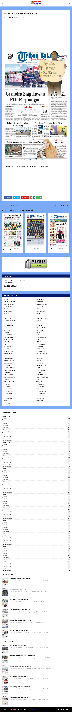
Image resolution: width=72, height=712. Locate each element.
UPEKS (6, 401)
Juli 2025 (36, 445)
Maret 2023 (36, 505)
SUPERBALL (7, 379)
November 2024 (36, 462)
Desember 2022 (36, 512)
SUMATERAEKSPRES (42, 377)
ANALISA (6, 299)
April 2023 (36, 503)
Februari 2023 (36, 507)
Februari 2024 (36, 481)
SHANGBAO (39, 368)
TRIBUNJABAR (7, 386)
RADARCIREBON (40, 351)
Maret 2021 (36, 557)
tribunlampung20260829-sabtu (20, 687)
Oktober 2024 (36, 464)
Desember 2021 (36, 538)
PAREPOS (6, 344)
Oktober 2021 (36, 542)
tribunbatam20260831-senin (19, 630)
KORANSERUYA (8, 328)
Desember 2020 (36, 564)
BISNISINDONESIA (9, 304)
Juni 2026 (36, 421)
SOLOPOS (39, 372)
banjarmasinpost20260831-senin (20, 610)
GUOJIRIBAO (39, 309)
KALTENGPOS (7, 318)
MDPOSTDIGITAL (8, 337)
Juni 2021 (36, 551)
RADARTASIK (40, 358)
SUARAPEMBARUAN (9, 377)
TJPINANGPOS (40, 382)
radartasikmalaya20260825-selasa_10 (22, 656)
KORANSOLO (40, 330)
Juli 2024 (36, 471)
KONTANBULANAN (9, 323)
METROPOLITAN (8, 339)
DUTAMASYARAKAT (41, 304)
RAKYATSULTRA (40, 363)
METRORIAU (39, 339)
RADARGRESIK (8, 353)
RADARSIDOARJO (8, 356)
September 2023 (36, 492)
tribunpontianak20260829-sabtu (20, 666)
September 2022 (36, 518)
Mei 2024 (36, 475)
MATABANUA (40, 335)
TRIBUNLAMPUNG (41, 391)
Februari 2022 (36, 533)
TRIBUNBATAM (40, 384)
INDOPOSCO (40, 313)
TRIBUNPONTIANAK (41, 396)
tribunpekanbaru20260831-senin (20, 620)
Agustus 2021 (36, 546)
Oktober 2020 (36, 568)
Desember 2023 (36, 486)
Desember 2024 (36, 460)
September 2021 (36, 544)
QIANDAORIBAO (8, 351)
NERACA (38, 342)
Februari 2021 (36, 559)
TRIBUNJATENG (8, 389)
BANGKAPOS (40, 299)
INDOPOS (6, 313)
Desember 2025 (36, 434)
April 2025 (36, 451)
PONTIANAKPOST (9, 346)
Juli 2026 (36, 419)
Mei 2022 (36, 527)
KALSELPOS (39, 316)
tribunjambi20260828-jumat (19, 645)
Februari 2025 (36, 455)
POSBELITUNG (40, 346)
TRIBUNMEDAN (40, 393)
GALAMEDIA (39, 306)
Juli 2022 (36, 523)
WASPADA (7, 403)
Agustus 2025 (36, 442)
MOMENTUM (7, 342)
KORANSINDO (8, 330)
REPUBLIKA (7, 365)
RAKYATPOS (39, 361)
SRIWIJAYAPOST (8, 375)
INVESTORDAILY (8, 316)
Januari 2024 (36, 484)
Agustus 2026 (36, 416)
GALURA (6, 309)
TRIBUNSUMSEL (8, 398)
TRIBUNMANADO (8, 393)
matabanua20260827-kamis (19, 697)
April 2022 (36, 529)
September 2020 (36, 570)
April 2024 (36, 477)
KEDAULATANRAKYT (9, 320)
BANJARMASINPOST (9, 302)
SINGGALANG (7, 372)
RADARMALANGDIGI (42, 353)
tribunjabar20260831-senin (35, 249)
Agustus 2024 (36, 468)
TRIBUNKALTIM (8, 391)
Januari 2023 (36, 510)
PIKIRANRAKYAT (40, 344)
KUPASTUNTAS (8, 332)
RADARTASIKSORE (9, 361)
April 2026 (36, 425)
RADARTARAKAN (8, 358)
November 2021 (36, 540)
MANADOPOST (8, 335)
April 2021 (36, 555)
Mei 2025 (36, 449)
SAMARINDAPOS (41, 365)
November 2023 (36, 488)
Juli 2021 (36, 549)
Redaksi (10, 17)
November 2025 (36, 436)
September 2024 (36, 466)
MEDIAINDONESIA (41, 337)
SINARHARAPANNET (9, 370)
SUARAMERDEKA (41, 375)
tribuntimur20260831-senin (59, 249)
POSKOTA (6, 349)
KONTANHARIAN (40, 323)
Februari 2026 (36, 429)
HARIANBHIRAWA (41, 311)
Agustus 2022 (36, 520)
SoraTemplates (12, 709)
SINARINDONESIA (41, 370)
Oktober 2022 (36, 516)
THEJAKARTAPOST (9, 382)
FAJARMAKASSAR (8, 306)
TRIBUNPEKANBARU (9, 396)
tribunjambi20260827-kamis (19, 676)
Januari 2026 (36, 432)
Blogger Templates (32, 709)
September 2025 (36, 440)
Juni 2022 (36, 525)
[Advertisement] (36, 34)
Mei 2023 (36, 501)
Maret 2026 (36, 427)
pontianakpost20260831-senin (20, 579)
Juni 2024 (36, 473)
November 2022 (36, 514)
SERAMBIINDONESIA (9, 368)
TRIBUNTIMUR (40, 398)
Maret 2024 (36, 479)
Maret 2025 (36, 453)
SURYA (38, 379)
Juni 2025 (36, 447)
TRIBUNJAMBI (40, 386)
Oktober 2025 (36, 438)
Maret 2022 (36, 531)
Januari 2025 (36, 458)
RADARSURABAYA (41, 356)
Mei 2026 (36, 423)
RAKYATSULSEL (8, 363)
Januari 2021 (36, 562)
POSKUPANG (40, 349)
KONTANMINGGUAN (9, 325)
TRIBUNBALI (7, 384)
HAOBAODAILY (8, 311)
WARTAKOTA (40, 401)
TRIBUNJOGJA (40, 389)
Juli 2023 (36, 497)
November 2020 (36, 566)
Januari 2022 (36, 536)
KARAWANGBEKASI (41, 318)
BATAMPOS (39, 302)
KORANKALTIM (40, 325)
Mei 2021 (36, 553)
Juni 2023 (36, 499)
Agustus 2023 (36, 494)
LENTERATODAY (40, 332)
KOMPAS (38, 320)
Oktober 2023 (36, 490)
